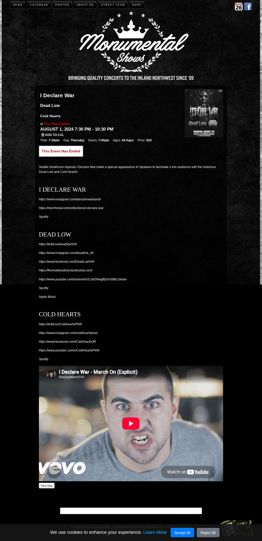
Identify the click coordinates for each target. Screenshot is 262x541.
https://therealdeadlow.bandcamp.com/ (65, 270)
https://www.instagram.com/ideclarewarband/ (70, 199)
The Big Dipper (57, 124)
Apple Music (47, 297)
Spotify (43, 217)
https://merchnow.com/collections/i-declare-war (71, 208)
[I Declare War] (204, 113)
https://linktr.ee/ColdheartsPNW (60, 324)
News (18, 4)
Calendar (39, 4)
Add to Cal (54, 135)
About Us (85, 4)
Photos (62, 4)
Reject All (208, 532)
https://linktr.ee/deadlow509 (58, 244)
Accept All (182, 532)
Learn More (155, 532)
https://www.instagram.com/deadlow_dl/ (66, 253)
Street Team (113, 4)
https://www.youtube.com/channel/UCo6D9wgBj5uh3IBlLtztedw (83, 279)
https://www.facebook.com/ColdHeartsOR (67, 341)
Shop (136, 4)
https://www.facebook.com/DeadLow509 (66, 261)
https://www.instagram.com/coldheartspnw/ (68, 333)
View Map (47, 485)
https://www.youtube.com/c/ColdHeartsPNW (69, 350)
